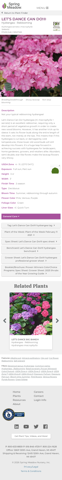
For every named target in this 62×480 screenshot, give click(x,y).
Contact (39, 396)
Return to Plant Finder (16, 13)
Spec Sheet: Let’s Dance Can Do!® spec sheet (30, 241)
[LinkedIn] (17, 427)
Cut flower (54, 358)
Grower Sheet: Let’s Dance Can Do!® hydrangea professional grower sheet (31, 259)
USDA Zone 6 (47, 371)
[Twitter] (37, 427)
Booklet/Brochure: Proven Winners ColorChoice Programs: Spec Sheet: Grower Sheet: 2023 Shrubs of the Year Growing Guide (31, 270)
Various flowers (50, 377)
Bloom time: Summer (20, 377)
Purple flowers (8, 379)
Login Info (40, 400)
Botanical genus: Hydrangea (21, 366)
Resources (19, 400)
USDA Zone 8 (14, 374)
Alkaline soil (15, 358)
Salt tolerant (19, 361)
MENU (41, 8)
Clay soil (44, 358)
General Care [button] (10, 216)
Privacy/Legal (31, 466)
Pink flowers (36, 377)
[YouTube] (26, 427)
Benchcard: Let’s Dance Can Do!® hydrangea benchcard (31, 249)
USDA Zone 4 (21, 371)
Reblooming (7, 361)
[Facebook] (45, 427)
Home (16, 391)
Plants (17, 396)
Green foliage (21, 379)
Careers (38, 391)
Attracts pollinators (31, 358)
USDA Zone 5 (34, 371)
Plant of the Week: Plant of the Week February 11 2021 (31, 233)
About (16, 404)
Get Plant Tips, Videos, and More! (31, 436)
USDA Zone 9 (27, 374)
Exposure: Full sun (42, 374)
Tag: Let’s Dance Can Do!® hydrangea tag (30, 225)
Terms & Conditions (31, 471)
